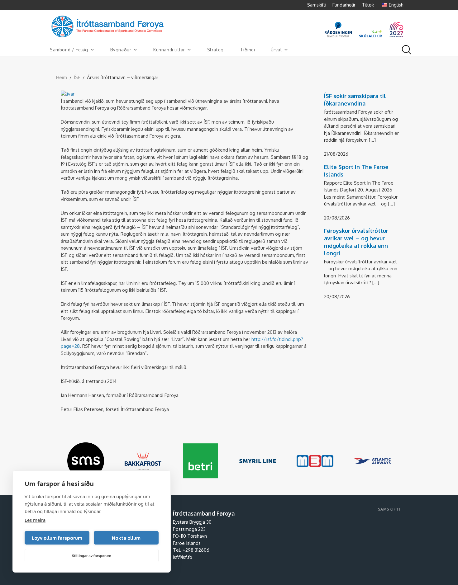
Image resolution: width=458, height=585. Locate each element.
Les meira (35, 520)
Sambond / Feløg (69, 49)
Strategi (216, 49)
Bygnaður (120, 49)
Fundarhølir (343, 5)
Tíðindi (247, 49)
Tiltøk (368, 5)
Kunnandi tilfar (169, 49)
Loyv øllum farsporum (57, 538)
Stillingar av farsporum (91, 556)
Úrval (276, 49)
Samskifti (316, 5)
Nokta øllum (126, 538)
